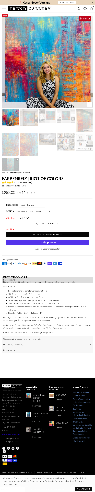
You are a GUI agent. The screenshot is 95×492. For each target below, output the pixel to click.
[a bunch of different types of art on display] (84, 142)
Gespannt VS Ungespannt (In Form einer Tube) (22, 339)
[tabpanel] (47, 62)
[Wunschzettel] (85, 8)
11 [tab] (62, 105)
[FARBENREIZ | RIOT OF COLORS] (47, 62)
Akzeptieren (83, 489)
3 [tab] (38, 105)
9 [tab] (56, 105)
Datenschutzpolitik (45, 473)
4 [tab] (41, 105)
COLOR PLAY (62, 423)
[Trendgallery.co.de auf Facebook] (3, 448)
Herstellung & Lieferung (13, 344)
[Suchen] (78, 8)
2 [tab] (35, 105)
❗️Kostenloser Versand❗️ (36, 2)
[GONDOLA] (51, 395)
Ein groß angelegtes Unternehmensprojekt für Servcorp (82, 402)
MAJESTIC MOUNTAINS (38, 430)
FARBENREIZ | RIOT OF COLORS (39, 398)
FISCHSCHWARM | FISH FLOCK (39, 415)
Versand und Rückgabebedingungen (17, 473)
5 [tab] (44, 105)
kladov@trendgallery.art (11, 434)
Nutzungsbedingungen (67, 473)
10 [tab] (59, 105)
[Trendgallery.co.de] (30, 8)
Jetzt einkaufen (66, 2)
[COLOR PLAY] (51, 423)
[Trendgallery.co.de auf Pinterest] (13, 448)
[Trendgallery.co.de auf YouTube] (4, 451)
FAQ (82, 473)
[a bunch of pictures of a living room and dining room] (66, 142)
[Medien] (90, 104)
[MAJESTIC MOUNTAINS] (28, 429)
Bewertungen (9, 350)
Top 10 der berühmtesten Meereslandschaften (81, 412)
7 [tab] (50, 105)
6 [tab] (47, 105)
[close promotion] (93, 2)
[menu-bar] (4, 8)
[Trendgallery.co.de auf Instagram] (17, 448)
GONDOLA (61, 395)
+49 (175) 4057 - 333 (10, 442)
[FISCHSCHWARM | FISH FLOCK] (28, 414)
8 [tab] (53, 105)
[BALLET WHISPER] (51, 408)
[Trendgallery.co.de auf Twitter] (8, 448)
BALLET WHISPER (60, 408)
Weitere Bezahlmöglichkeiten (47, 249)
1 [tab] (32, 105)
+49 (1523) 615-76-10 (10, 439)
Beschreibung (9, 280)
